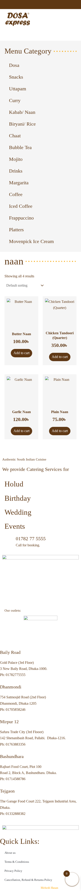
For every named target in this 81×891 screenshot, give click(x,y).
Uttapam (17, 88)
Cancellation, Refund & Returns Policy (28, 880)
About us (10, 852)
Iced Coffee (20, 206)
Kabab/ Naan (22, 112)
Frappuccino (21, 218)
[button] (72, 19)
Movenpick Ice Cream (31, 241)
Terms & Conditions (16, 861)
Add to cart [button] (21, 353)
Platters (16, 229)
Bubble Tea (20, 147)
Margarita (19, 182)
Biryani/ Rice (22, 124)
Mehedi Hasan (49, 887)
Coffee (15, 194)
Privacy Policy (13, 870)
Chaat (15, 135)
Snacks (16, 77)
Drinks (15, 171)
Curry (14, 100)
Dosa (14, 65)
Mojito (15, 159)
